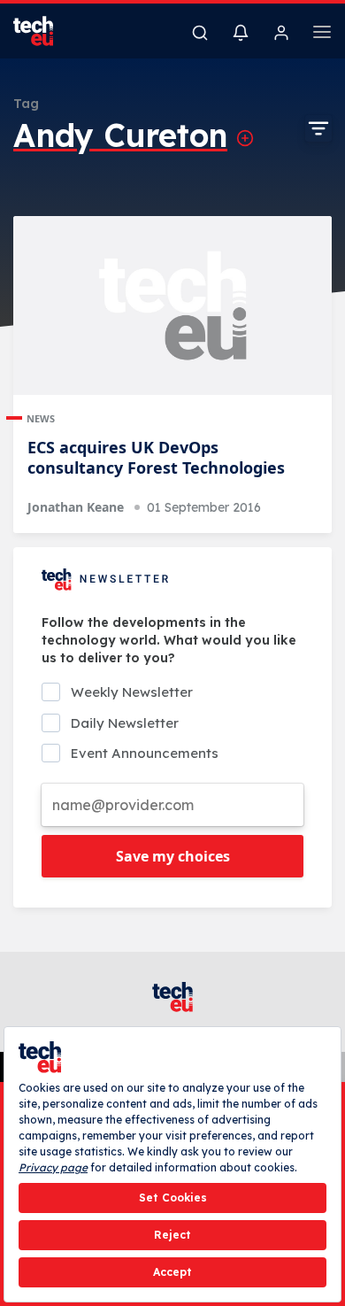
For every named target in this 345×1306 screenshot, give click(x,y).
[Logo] (44, 31)
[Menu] (322, 34)
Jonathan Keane (75, 506)
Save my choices (173, 856)
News (41, 418)
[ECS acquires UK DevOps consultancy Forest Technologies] (172, 306)
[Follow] (245, 138)
